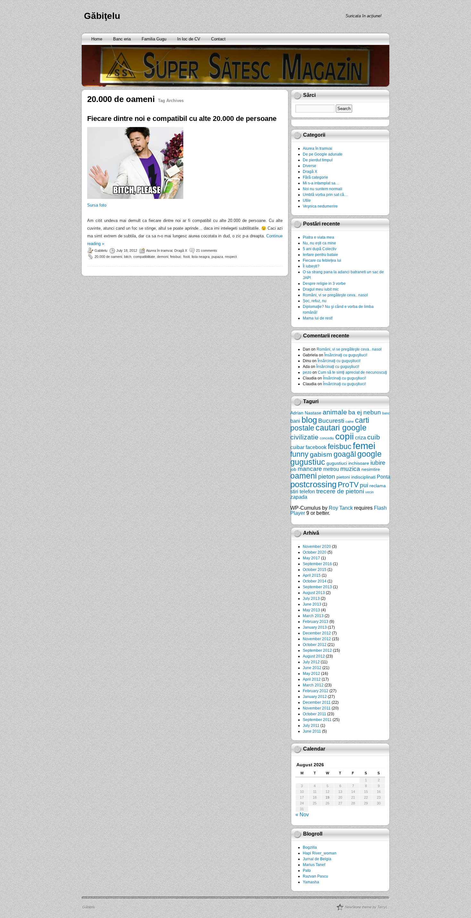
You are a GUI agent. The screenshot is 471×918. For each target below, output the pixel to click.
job (293, 469)
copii (344, 436)
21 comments (206, 250)
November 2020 (317, 546)
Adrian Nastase (305, 412)
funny (299, 454)
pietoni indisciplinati (356, 477)
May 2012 (311, 673)
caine (349, 421)
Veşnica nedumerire (320, 206)
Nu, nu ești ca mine (319, 243)
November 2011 (317, 708)
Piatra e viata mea (318, 237)
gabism (321, 454)
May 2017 (311, 558)
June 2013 (312, 604)
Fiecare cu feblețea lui (322, 260)
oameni (303, 476)
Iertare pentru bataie (320, 254)
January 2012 (315, 696)
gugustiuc (307, 462)
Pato (307, 870)
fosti (186, 257)
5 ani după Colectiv (319, 249)
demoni (162, 257)
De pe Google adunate (323, 154)
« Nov (302, 814)
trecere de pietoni (340, 491)
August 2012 (314, 656)
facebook (316, 447)
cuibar (297, 447)
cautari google (341, 427)
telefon (307, 491)
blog (309, 420)
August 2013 (314, 593)
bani (295, 421)
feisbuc (175, 257)
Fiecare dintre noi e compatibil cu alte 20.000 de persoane (182, 119)
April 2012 (312, 679)
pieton (326, 476)
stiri (294, 491)
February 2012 (315, 691)
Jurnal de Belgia (317, 859)
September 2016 (317, 564)
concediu (327, 438)
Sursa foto (96, 205)
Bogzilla (310, 847)
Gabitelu (101, 250)
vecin (369, 492)
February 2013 (315, 621)
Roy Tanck (341, 508)
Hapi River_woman (319, 853)
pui (364, 485)
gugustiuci (336, 463)
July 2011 (311, 725)
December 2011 (317, 702)
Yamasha (311, 882)
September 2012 (317, 650)
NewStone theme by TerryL (366, 907)
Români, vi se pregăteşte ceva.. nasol (335, 295)
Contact (218, 39)
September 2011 (317, 720)
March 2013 (313, 616)
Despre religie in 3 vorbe (324, 283)
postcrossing (313, 484)
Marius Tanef (314, 865)
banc (386, 413)
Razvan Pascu (315, 876)
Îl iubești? (311, 266)
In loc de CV (188, 39)
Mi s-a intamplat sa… (321, 183)
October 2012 (314, 644)
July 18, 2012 (126, 250)
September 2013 (317, 587)
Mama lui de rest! (318, 318)
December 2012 (317, 633)
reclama (377, 485)
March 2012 (313, 685)
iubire (377, 462)
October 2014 (314, 581)
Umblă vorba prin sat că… (325, 194)
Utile (307, 200)
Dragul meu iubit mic (321, 289)
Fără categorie (315, 177)
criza (360, 437)
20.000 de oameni (108, 257)
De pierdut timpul (318, 160)
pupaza (217, 257)
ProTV (348, 484)
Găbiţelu (102, 16)
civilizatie (304, 437)
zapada (298, 497)
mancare (310, 468)
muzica (350, 468)
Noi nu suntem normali (322, 189)
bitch (127, 257)
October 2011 (314, 714)
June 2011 (312, 731)
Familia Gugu (154, 39)
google (369, 454)
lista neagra (201, 257)
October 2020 (314, 552)
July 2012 (311, 662)
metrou (331, 469)
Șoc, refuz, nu (314, 301)
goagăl (345, 454)
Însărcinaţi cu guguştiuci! (345, 355)
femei (364, 445)
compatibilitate (144, 257)
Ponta (383, 477)
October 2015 (314, 569)
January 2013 (315, 627)
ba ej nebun (364, 412)
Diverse (309, 166)
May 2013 (311, 610)
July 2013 (311, 598)
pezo (307, 372)
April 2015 (312, 575)
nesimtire (370, 469)
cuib (373, 437)
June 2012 (312, 668)
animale (335, 412)
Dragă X (180, 250)
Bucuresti (331, 420)
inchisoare (358, 463)
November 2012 (317, 639)
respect (231, 257)
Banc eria (122, 39)
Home (96, 39)
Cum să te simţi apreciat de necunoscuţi (352, 372)
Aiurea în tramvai (159, 250)
